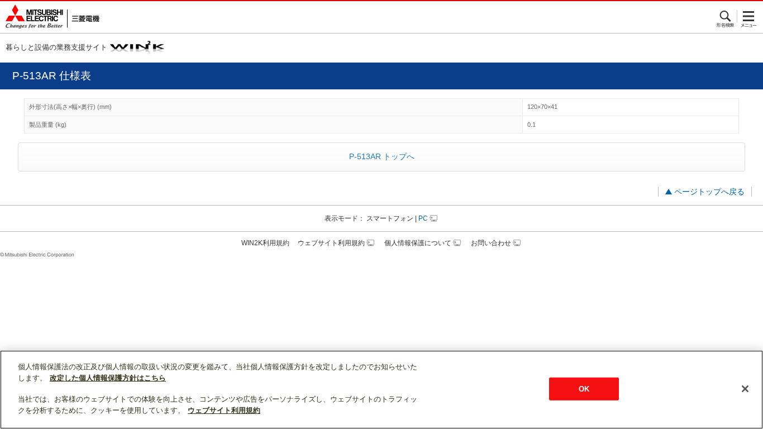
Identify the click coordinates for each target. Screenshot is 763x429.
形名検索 (725, 16)
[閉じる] (745, 388)
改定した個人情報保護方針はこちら (108, 378)
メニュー (748, 16)
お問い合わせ (491, 243)
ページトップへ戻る (709, 191)
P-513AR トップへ (381, 156)
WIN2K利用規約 (265, 243)
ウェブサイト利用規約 (331, 243)
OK (584, 388)
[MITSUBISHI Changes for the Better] (49, 17)
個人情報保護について (417, 243)
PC (423, 218)
